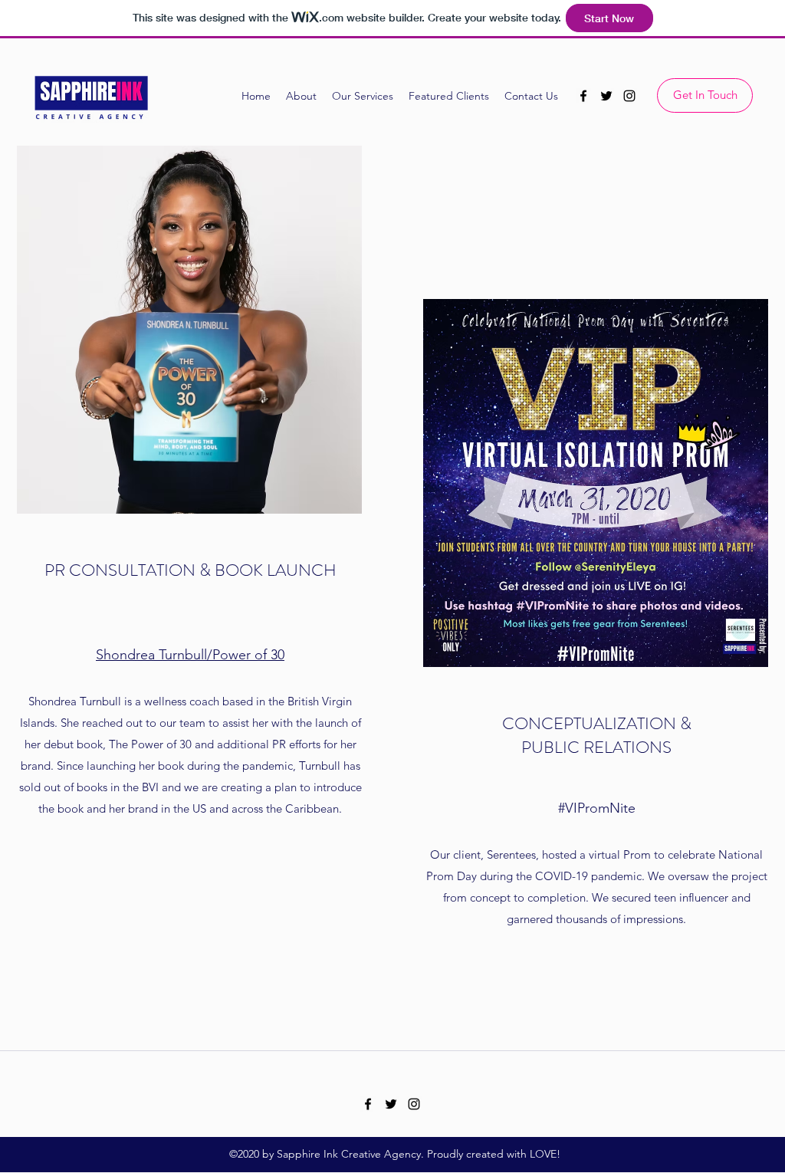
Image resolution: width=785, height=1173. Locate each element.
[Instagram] (629, 96)
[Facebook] (583, 96)
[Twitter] (606, 96)
